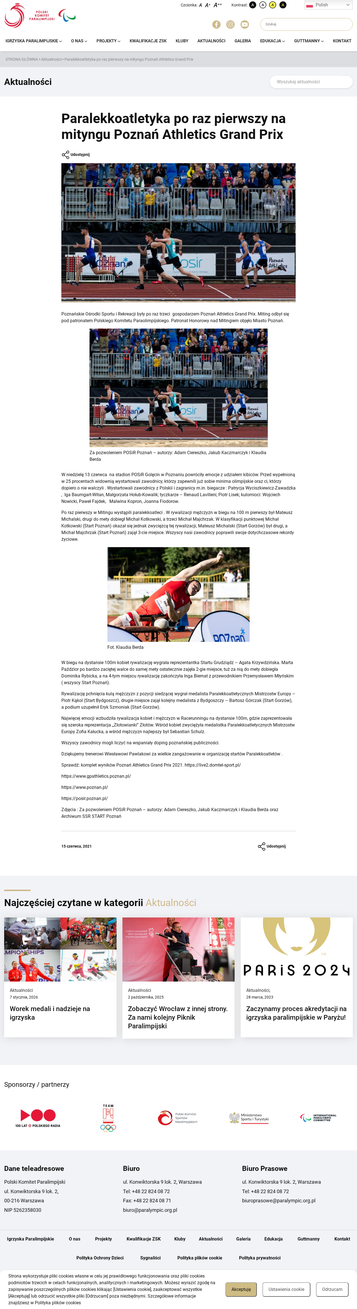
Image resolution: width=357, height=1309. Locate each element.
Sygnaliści (150, 1258)
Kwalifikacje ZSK (148, 40)
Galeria (243, 40)
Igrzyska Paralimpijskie (32, 40)
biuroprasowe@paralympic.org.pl (278, 1200)
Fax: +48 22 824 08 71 (147, 1200)
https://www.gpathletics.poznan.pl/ (96, 776)
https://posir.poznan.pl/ (84, 798)
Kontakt (342, 40)
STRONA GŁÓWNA (22, 59)
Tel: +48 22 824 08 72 (146, 1191)
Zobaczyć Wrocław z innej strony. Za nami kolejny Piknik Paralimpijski (178, 1017)
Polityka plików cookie (199, 1258)
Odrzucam (332, 1289)
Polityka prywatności (260, 1258)
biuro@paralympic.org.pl (150, 1210)
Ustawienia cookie (286, 1289)
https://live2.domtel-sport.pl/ (213, 765)
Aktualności (211, 40)
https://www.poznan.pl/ (84, 787)
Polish (322, 5)
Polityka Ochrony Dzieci (100, 1258)
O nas (77, 40)
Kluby (182, 40)
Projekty (107, 40)
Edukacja (270, 40)
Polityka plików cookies (58, 1302)
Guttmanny (307, 40)
